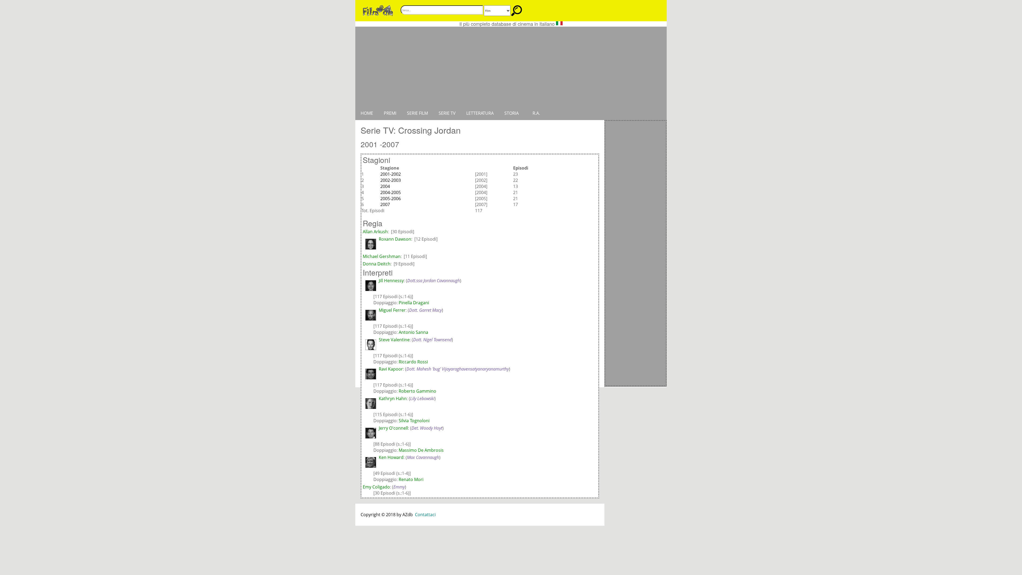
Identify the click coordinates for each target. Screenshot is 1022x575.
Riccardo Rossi (413, 362)
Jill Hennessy (391, 281)
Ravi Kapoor (391, 369)
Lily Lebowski (422, 398)
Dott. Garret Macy (425, 310)
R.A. (536, 113)
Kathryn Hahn (393, 398)
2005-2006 (390, 199)
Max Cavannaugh (423, 457)
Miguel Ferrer (392, 310)
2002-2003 (390, 180)
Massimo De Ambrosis (421, 450)
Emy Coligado (376, 487)
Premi (390, 113)
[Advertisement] (511, 66)
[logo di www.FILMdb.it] (378, 10)
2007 (385, 204)
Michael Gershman (382, 256)
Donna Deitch (376, 264)
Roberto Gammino (417, 391)
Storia (511, 113)
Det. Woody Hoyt (426, 428)
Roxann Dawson (395, 239)
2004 (385, 186)
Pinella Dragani (414, 303)
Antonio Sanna (413, 332)
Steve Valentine (394, 340)
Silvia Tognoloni (414, 421)
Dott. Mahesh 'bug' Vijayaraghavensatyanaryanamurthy (457, 369)
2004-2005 (390, 192)
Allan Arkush (375, 232)
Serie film (417, 113)
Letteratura (480, 113)
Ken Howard (391, 457)
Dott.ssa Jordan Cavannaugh (433, 281)
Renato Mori (411, 479)
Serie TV (447, 113)
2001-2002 (390, 174)
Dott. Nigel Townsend (432, 340)
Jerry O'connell (393, 428)
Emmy (399, 487)
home (367, 113)
